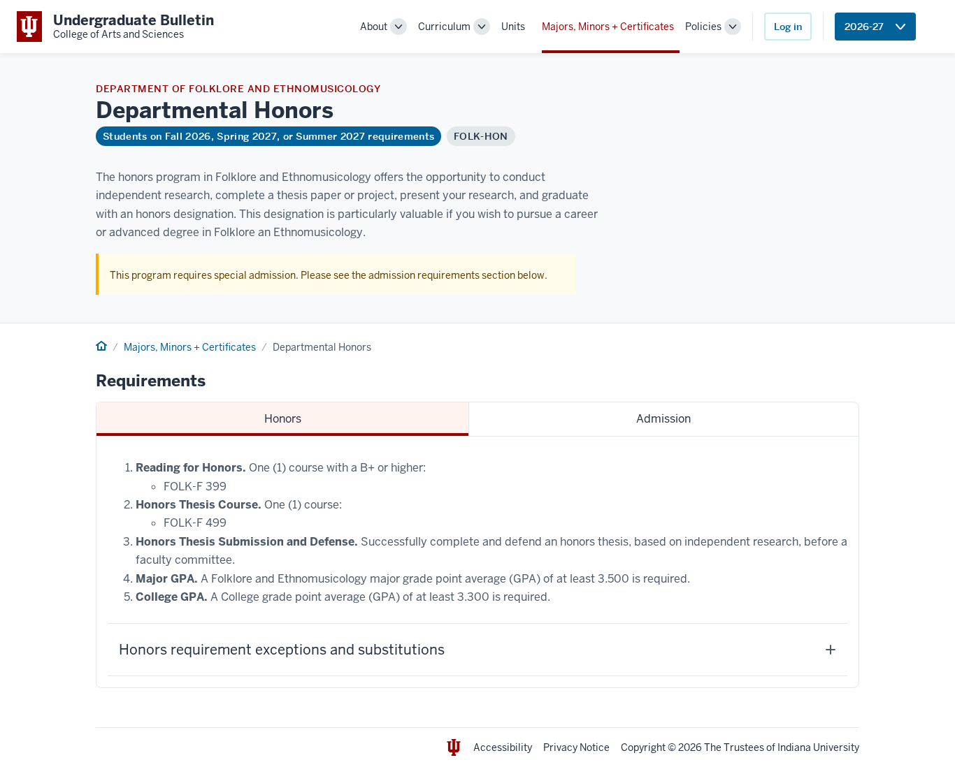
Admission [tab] (663, 418)
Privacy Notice (576, 747)
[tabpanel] (477, 562)
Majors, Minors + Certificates (608, 26)
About (373, 26)
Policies (703, 26)
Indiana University (818, 747)
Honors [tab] (282, 418)
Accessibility (502, 747)
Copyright (643, 747)
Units (513, 26)
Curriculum (444, 26)
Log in (788, 26)
